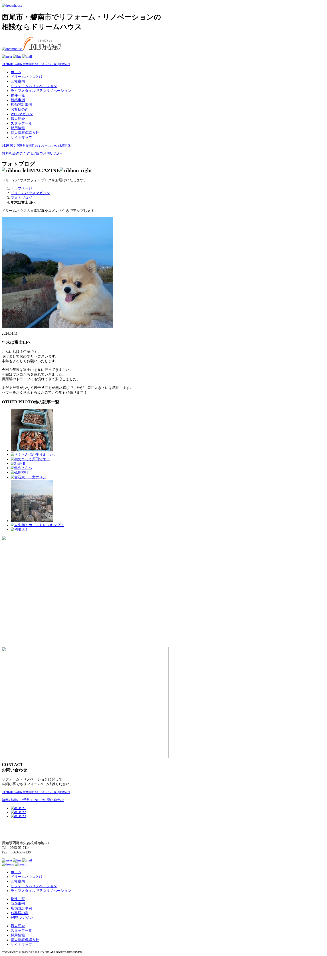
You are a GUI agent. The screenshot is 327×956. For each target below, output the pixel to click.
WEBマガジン (22, 114)
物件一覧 (18, 95)
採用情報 (18, 128)
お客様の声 (19, 109)
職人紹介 (18, 119)
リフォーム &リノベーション (34, 86)
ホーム (16, 72)
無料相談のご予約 (16, 153)
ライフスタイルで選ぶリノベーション (41, 91)
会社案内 (18, 81)
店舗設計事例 (21, 105)
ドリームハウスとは (27, 77)
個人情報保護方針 (25, 133)
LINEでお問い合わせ (47, 153)
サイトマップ (21, 137)
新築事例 (18, 100)
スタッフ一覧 (21, 123)
